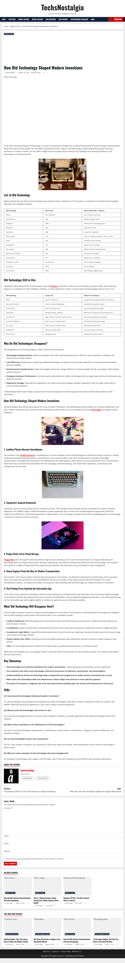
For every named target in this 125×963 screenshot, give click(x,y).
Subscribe (118, 19)
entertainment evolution (79, 19)
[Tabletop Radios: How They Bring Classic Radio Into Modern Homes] (18, 927)
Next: (95, 790)
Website (7, 851)
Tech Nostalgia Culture (42, 934)
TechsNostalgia (62, 7)
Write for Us (76, 951)
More (93, 19)
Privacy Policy (66, 951)
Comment (8, 808)
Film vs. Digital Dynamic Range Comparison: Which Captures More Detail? (46, 900)
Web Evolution (51, 19)
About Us (46, 951)
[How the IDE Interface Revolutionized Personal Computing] (18, 886)
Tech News (12, 19)
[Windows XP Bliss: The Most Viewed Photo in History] (77, 886)
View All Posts (43, 778)
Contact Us (55, 951)
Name (7, 836)
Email (6, 844)
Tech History (63, 19)
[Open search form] (106, 19)
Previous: (29, 790)
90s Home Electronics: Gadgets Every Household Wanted (47, 940)
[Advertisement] (62, 50)
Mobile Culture (23, 19)
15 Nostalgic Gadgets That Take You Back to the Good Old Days (105, 940)
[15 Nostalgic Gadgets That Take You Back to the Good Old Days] (107, 927)
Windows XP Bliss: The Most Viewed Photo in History (76, 899)
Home (4, 19)
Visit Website (27, 778)
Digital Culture (37, 19)
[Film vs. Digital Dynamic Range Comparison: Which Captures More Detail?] (48, 886)
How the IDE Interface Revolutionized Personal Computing (17, 899)
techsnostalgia (10, 73)
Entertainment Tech (12, 934)
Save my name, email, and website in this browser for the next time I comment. (35, 859)
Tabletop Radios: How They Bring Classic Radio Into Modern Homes (16, 940)
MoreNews (70, 956)
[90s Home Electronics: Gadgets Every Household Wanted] (48, 927)
